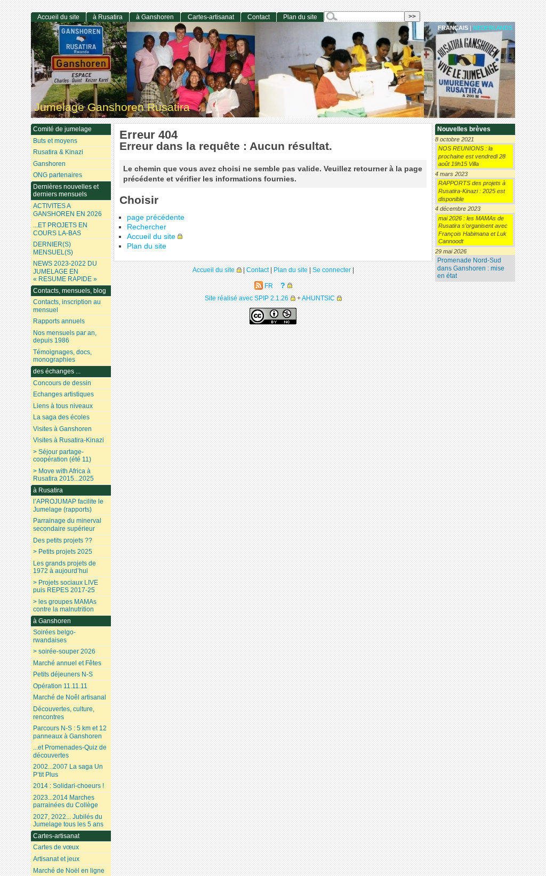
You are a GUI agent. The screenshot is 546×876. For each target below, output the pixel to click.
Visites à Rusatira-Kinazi (68, 440)
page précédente (155, 217)
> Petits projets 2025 (62, 551)
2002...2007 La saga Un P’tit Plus (68, 770)
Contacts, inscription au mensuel (67, 306)
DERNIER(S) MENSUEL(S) (53, 248)
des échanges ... (57, 371)
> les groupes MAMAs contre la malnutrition (65, 606)
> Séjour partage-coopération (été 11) (62, 456)
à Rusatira (108, 17)
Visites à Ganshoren (62, 429)
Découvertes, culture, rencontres (63, 713)
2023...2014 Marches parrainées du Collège (65, 801)
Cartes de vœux (56, 847)
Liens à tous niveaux (63, 406)
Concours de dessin (62, 383)
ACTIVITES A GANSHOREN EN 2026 (67, 210)
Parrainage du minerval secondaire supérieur (67, 524)
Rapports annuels (59, 321)
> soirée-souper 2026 (64, 651)
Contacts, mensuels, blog (69, 290)
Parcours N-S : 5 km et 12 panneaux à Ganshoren (70, 732)
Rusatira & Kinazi (58, 152)
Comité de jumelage (62, 129)
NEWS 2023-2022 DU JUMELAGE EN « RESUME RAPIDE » (65, 271)
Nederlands (492, 28)
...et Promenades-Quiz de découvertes (70, 751)
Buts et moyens (55, 141)
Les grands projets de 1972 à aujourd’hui (64, 567)
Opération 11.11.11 (60, 686)
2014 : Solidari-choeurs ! (68, 786)
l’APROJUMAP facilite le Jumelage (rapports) (68, 505)
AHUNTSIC (318, 297)
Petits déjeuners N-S (63, 674)
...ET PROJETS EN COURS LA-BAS (60, 229)
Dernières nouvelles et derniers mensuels (66, 190)
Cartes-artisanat (211, 17)
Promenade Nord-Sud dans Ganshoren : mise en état (470, 268)
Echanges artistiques (63, 394)
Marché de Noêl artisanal (69, 697)
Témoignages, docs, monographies (62, 356)
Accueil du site (151, 237)
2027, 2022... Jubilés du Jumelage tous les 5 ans (68, 821)
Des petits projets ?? (62, 540)
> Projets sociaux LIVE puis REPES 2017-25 (65, 586)
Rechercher (146, 227)
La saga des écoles (61, 417)
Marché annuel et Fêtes (67, 663)
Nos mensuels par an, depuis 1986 (65, 337)
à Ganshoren (155, 17)
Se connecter (331, 269)
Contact (258, 17)
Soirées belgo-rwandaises (54, 636)
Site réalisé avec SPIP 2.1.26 (246, 297)
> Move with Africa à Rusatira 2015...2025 (63, 475)
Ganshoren (49, 164)
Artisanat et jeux (56, 859)
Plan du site (146, 246)
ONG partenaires (57, 175)
